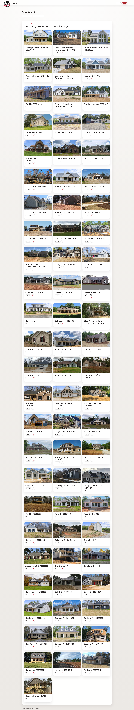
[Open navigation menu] (128, 2)
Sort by (99, 27)
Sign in (124, 2)
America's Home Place (17, 1)
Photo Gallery (15, 3)
